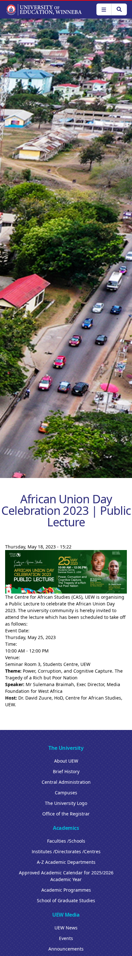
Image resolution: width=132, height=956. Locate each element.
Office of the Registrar (66, 814)
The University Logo (66, 803)
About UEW (66, 761)
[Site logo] (43, 9)
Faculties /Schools (66, 841)
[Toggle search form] (119, 9)
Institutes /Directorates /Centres (66, 851)
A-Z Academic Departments (66, 862)
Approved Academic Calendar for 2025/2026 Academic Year (66, 876)
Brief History (66, 771)
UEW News (66, 928)
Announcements (66, 949)
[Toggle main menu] (103, 9)
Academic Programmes (66, 890)
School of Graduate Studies (66, 900)
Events (66, 938)
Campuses (66, 793)
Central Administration (66, 782)
